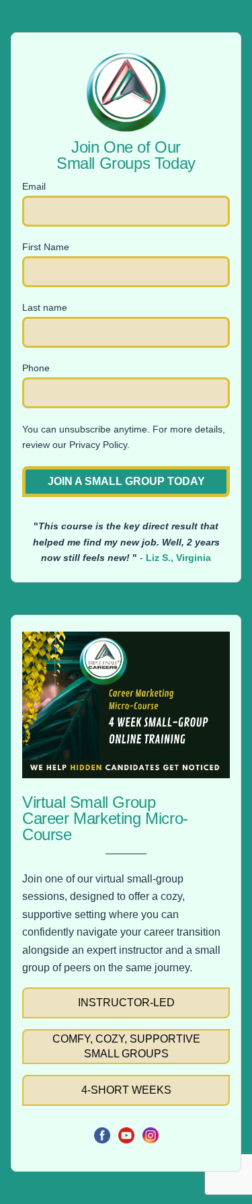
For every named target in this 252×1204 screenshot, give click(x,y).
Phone (36, 368)
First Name (45, 246)
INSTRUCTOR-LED (126, 1002)
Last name (44, 307)
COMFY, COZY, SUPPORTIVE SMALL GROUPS (126, 1046)
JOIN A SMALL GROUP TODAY (126, 481)
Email (34, 186)
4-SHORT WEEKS (126, 1090)
